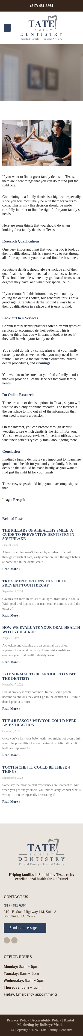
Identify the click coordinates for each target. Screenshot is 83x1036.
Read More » (11, 569)
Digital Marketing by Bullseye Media (45, 1022)
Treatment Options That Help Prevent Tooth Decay (34, 583)
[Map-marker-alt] (14, 940)
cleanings (43, 363)
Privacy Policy (18, 1020)
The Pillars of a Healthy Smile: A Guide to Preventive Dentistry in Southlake (38, 534)
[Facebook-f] (7, 940)
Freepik (19, 500)
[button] (7, 28)
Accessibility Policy (46, 1020)
